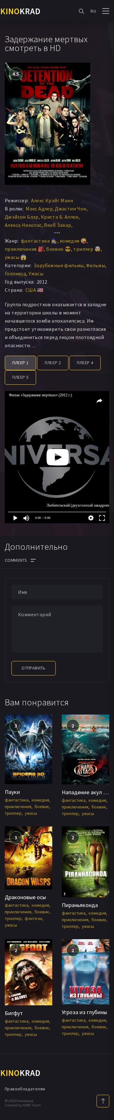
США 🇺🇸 (34, 290)
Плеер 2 (53, 362)
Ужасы (35, 273)
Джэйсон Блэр (22, 217)
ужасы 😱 (16, 257)
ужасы (31, 813)
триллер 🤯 (87, 249)
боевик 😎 (58, 249)
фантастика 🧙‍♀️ (39, 241)
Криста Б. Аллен (60, 217)
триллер (13, 813)
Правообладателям (25, 1089)
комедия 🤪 (73, 241)
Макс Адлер (39, 208)
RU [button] (93, 11)
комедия (40, 800)
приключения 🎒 (24, 249)
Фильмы (95, 265)
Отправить (34, 668)
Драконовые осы (25, 897)
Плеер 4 (85, 362)
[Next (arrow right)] (103, 560)
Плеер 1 (20, 362)
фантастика (16, 800)
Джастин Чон (70, 208)
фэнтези (33, 918)
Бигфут (14, 1013)
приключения (18, 806)
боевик (42, 806)
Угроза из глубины (84, 1012)
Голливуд (15, 273)
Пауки (12, 791)
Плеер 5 (20, 377)
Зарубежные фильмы (59, 265)
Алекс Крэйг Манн (52, 200)
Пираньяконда (80, 905)
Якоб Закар (57, 225)
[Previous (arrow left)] (11, 560)
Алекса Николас (23, 225)
